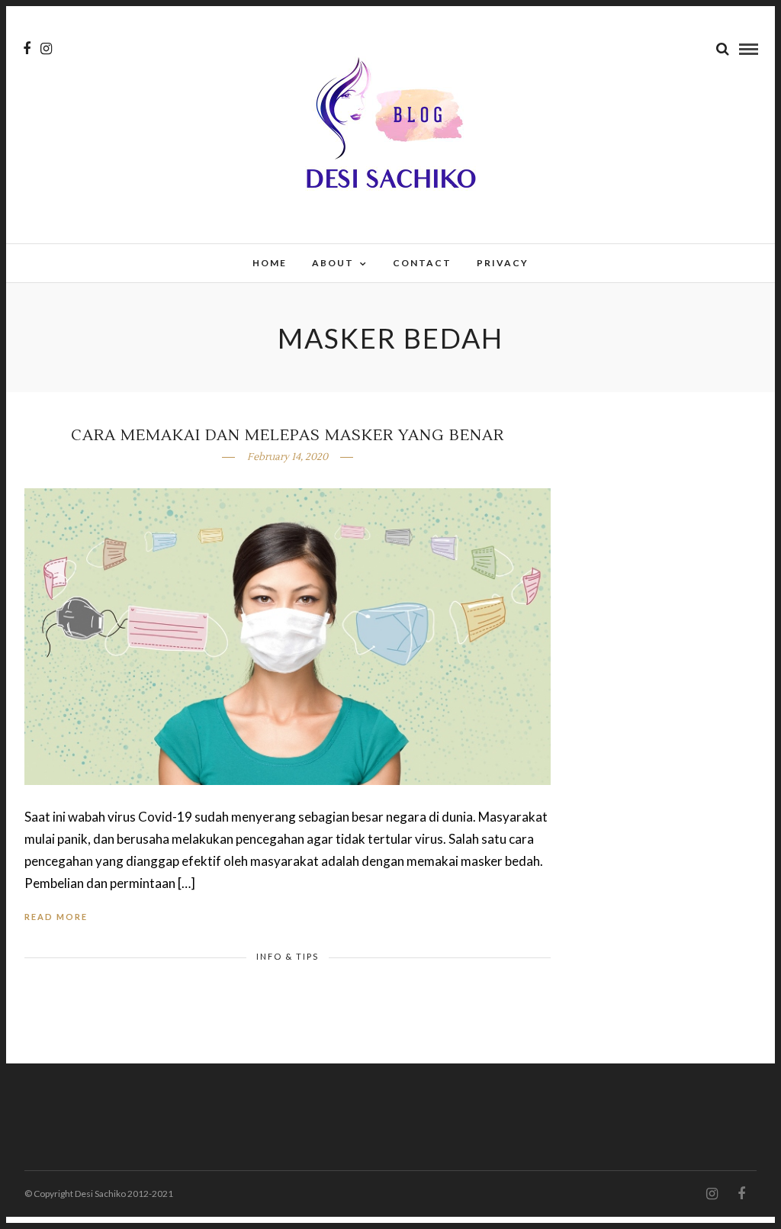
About (333, 263)
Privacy (503, 263)
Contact (422, 263)
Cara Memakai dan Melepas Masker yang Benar (287, 436)
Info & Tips (287, 956)
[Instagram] (46, 49)
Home (269, 263)
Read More (56, 917)
